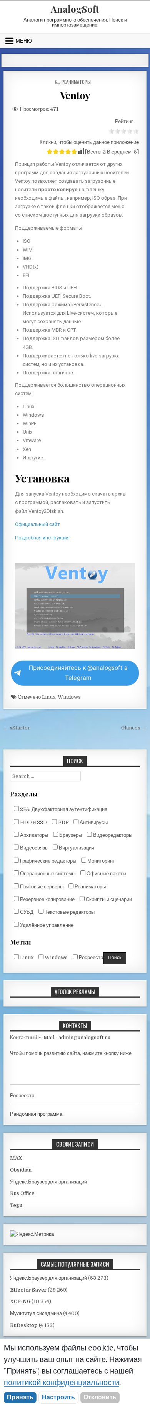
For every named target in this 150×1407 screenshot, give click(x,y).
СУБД (26, 912)
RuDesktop (24, 1325)
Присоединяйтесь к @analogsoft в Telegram (78, 672)
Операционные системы (47, 873)
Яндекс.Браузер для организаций (48, 1182)
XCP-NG (20, 1301)
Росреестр (90, 957)
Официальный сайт (37, 524)
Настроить (58, 1397)
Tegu (16, 1205)
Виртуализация (76, 848)
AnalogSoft (75, 9)
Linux (48, 697)
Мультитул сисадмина (36, 1313)
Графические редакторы (47, 861)
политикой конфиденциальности (61, 1382)
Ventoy (75, 95)
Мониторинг (100, 861)
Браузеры (70, 835)
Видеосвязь (33, 848)
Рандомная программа (36, 1114)
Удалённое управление (46, 925)
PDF (62, 822)
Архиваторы (33, 835)
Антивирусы (93, 822)
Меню (24, 41)
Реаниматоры (76, 81)
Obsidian (21, 1170)
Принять (20, 1397)
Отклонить (100, 1397)
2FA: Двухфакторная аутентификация (63, 809)
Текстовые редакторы (69, 912)
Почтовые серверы (41, 887)
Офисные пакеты (105, 873)
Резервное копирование (47, 899)
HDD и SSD (33, 822)
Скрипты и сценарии (108, 899)
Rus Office (22, 1193)
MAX (16, 1158)
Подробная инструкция (42, 538)
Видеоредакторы (112, 835)
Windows (69, 697)
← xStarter (16, 728)
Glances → (134, 728)
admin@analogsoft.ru (84, 1037)
